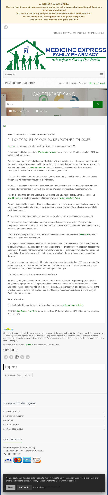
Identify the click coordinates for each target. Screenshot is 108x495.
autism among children (73, 305)
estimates (84, 234)
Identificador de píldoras (74, 33)
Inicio (61, 83)
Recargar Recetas (11, 412)
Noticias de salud (21, 110)
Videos (43, 110)
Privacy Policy (39, 487)
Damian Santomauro (36, 167)
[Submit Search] (98, 104)
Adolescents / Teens (13, 375)
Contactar (8, 420)
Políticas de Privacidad (13, 429)
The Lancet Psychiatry (48, 151)
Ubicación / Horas (96, 33)
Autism (11, 146)
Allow (10, 487)
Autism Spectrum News (69, 197)
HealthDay (29, 345)
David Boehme (14, 197)
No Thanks (24, 487)
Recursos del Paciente (76, 83)
